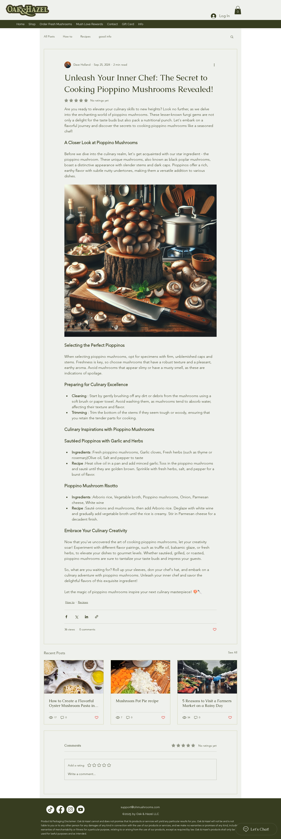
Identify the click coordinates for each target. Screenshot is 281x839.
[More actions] (214, 64)
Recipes (85, 36)
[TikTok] (50, 809)
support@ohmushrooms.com (140, 807)
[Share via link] (97, 617)
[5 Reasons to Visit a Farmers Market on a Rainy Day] (207, 677)
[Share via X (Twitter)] (76, 617)
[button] (140, 24)
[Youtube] (81, 809)
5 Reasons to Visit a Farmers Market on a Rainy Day (206, 703)
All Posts (49, 36)
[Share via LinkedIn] (86, 617)
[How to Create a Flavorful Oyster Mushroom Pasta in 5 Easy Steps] (73, 677)
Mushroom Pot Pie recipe (137, 700)
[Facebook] (60, 809)
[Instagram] (70, 809)
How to (67, 36)
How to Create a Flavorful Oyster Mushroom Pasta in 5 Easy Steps (73, 703)
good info (105, 36)
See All (232, 652)
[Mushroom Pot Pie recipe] (140, 677)
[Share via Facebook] (66, 617)
